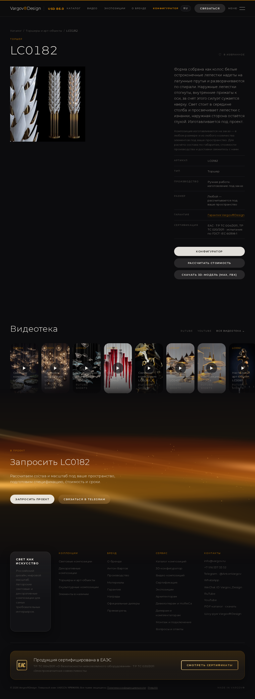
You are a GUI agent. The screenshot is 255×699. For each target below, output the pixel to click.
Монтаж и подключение (173, 622)
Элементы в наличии (74, 594)
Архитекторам (166, 596)
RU (185, 8)
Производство (118, 575)
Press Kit (153, 687)
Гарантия (114, 589)
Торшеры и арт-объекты (44, 30)
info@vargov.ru (215, 561)
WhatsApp (211, 580)
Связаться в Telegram (84, 499)
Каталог (73, 8)
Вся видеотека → (230, 330)
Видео (92, 8)
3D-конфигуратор (169, 568)
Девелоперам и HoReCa (174, 603)
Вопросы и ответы (169, 629)
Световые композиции (75, 561)
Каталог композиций (171, 561)
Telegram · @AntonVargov (222, 573)
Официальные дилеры (123, 603)
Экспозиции (114, 8)
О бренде (139, 8)
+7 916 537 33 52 (215, 567)
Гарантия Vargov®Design (226, 215)
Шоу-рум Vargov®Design (222, 614)
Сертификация (167, 582)
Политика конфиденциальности (126, 687)
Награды (113, 596)
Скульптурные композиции (79, 587)
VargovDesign (25, 8)
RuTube (187, 330)
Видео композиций (170, 575)
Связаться (210, 8)
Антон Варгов (117, 568)
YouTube (205, 330)
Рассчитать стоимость (209, 263)
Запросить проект (32, 499)
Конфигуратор (165, 8)
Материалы (115, 582)
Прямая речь (116, 610)
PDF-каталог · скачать (220, 606)
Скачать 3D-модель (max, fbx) (209, 274)
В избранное (232, 54)
